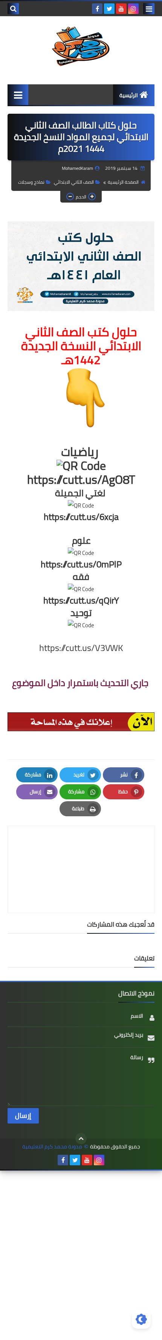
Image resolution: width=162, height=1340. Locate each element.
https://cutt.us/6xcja (81, 516)
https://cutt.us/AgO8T (81, 479)
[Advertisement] (81, 1254)
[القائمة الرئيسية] (18, 94)
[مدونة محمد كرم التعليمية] (81, 46)
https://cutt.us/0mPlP (81, 564)
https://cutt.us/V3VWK (81, 647)
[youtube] (121, 8)
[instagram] (133, 8)
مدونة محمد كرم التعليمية (52, 1147)
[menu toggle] (148, 8)
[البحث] (13, 8)
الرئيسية (128, 95)
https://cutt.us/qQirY (81, 600)
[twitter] (109, 8)
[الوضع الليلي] (141, 1319)
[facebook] (97, 8)
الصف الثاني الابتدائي (74, 182)
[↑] (81, 1138)
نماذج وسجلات (31, 182)
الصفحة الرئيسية (123, 182)
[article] (81, 851)
